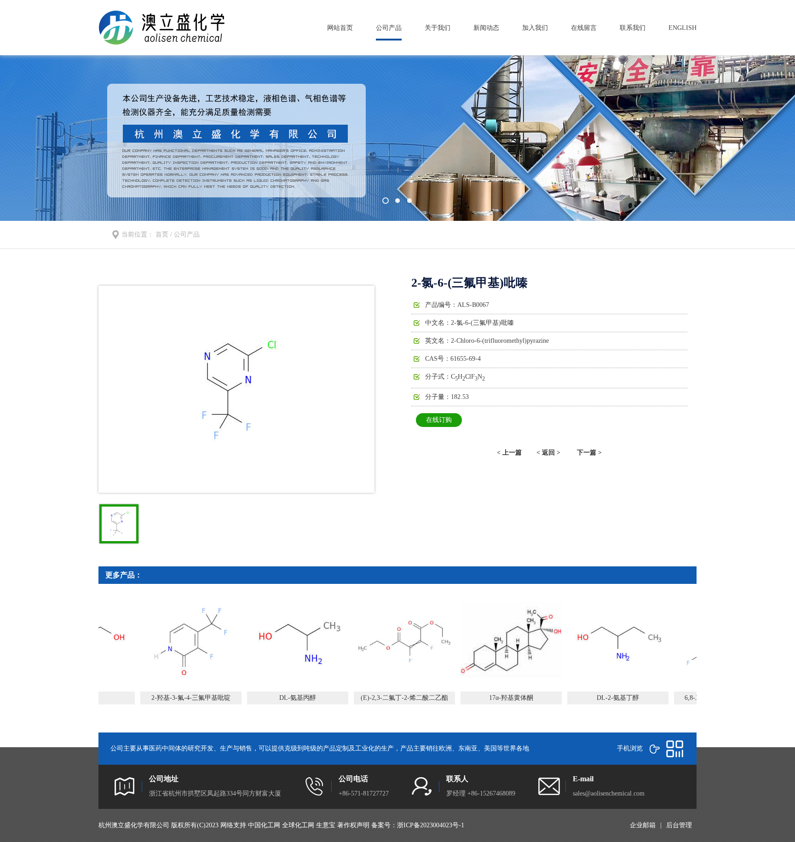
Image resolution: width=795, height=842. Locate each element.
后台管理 (679, 825)
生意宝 (325, 825)
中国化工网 (264, 825)
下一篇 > (589, 452)
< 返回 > (548, 452)
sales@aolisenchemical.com (609, 793)
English (682, 27)
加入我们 (535, 27)
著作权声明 (353, 825)
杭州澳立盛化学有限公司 (133, 825)
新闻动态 (486, 27)
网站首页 (340, 27)
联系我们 (632, 27)
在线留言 (584, 27)
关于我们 (437, 27)
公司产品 (389, 27)
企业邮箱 (643, 825)
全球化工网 (298, 825)
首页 (162, 234)
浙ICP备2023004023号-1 (430, 825)
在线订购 (439, 419)
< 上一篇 (509, 452)
